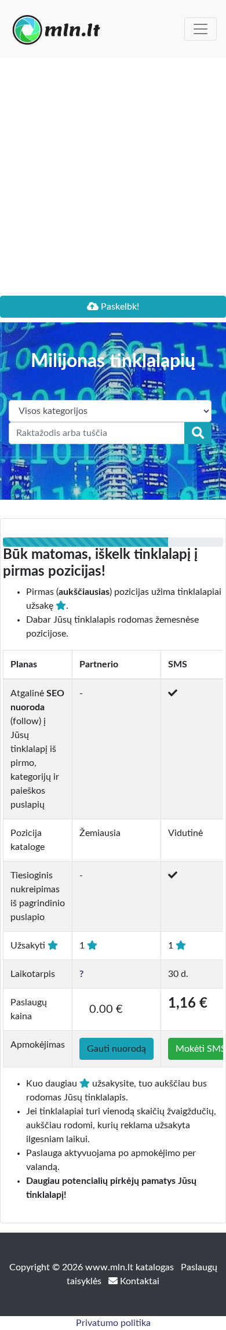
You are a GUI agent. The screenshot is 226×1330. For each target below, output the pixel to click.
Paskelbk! (119, 306)
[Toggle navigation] (200, 29)
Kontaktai (138, 1281)
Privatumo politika (113, 1323)
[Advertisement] (113, 177)
